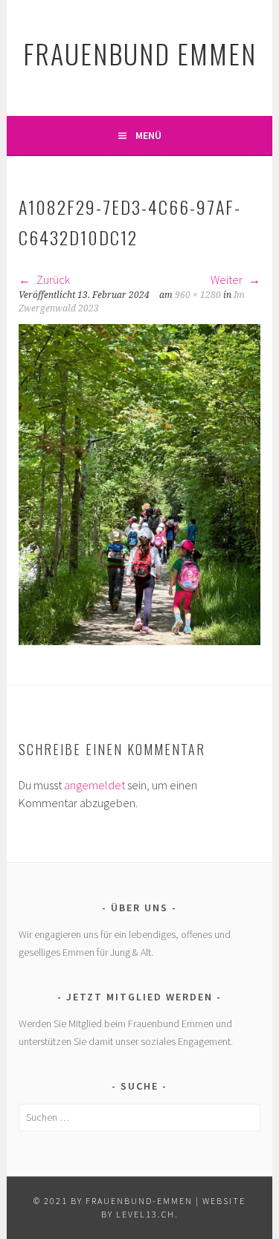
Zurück (52, 279)
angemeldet (94, 784)
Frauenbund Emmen (140, 53)
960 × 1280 (198, 295)
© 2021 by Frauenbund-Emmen (113, 1200)
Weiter (228, 279)
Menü (148, 135)
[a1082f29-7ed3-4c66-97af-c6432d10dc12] (139, 640)
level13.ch (145, 1214)
